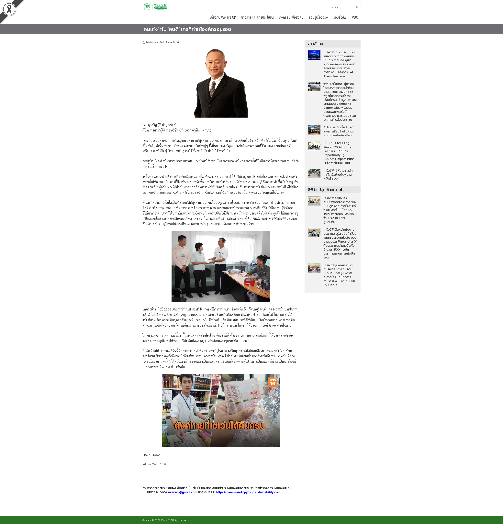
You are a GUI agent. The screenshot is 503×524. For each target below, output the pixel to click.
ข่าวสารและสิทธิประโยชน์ (257, 17)
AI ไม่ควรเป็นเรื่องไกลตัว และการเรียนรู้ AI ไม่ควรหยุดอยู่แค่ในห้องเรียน (339, 131)
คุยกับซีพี (174, 42)
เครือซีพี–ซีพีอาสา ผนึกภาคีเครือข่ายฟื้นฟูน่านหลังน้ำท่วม (338, 174)
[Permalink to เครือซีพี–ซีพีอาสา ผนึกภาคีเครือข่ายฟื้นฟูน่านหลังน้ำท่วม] (314, 173)
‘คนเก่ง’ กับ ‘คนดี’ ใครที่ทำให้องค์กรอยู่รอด (186, 29)
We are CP (165, 519)
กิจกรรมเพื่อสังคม (291, 17)
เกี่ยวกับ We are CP (223, 17)
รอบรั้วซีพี (339, 17)
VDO (355, 17)
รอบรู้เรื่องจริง (318, 17)
